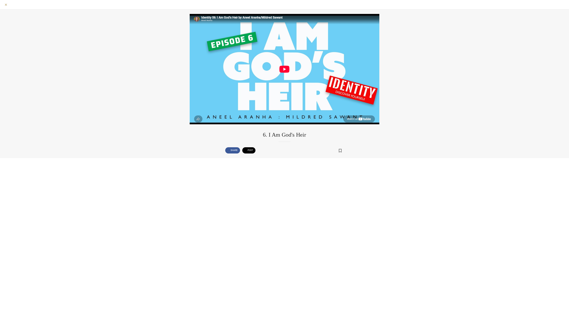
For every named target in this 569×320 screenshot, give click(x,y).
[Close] (6, 5)
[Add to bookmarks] (340, 150)
